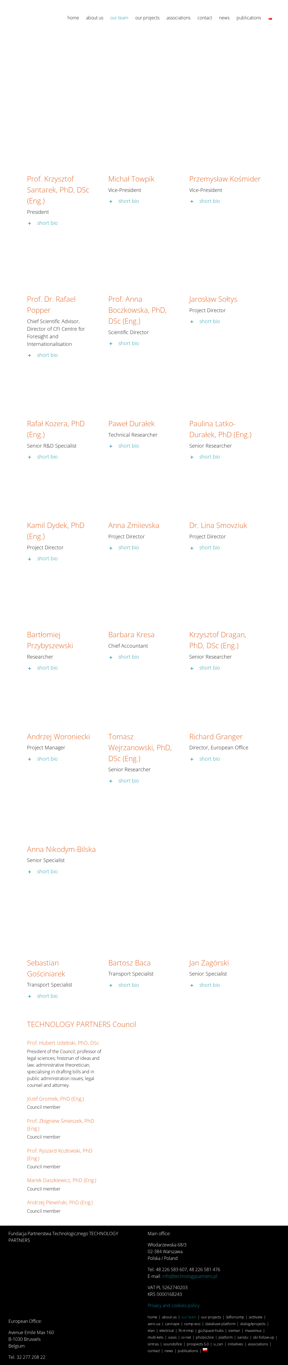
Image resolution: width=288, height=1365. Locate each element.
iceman (234, 1330)
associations (258, 1343)
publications (188, 1350)
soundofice (172, 1343)
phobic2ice (205, 1337)
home (152, 1316)
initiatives (235, 1343)
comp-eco (192, 1323)
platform (226, 1337)
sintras (153, 1343)
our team (188, 1316)
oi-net (186, 1337)
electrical (166, 1330)
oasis (172, 1337)
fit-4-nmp (186, 1330)
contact (154, 1350)
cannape (172, 1323)
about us (169, 1316)
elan (151, 1330)
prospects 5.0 (198, 1343)
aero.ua (154, 1323)
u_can (218, 1343)
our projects (211, 1316)
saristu (242, 1337)
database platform (220, 1323)
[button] (63, 223)
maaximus (253, 1330)
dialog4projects (253, 1323)
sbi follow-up (263, 1337)
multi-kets (155, 1337)
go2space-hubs (211, 1330)
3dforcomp (235, 1316)
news (169, 1350)
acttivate (255, 1316)
